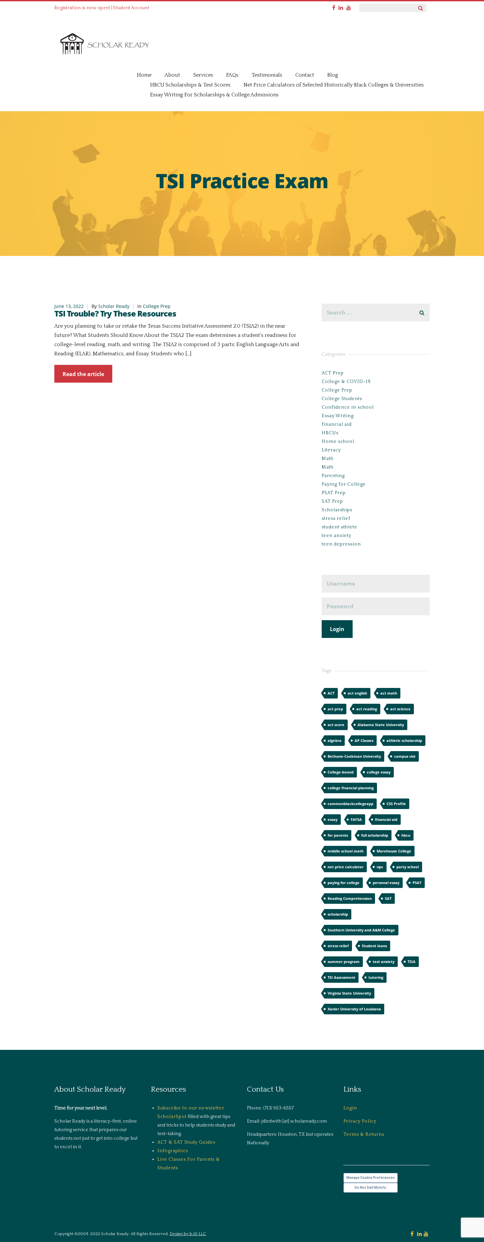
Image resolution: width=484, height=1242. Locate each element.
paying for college (344, 882)
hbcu (405, 835)
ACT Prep (333, 373)
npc (380, 866)
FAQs (232, 75)
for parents (338, 835)
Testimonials (267, 75)
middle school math (345, 851)
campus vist (405, 756)
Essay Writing (338, 415)
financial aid (337, 424)
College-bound (341, 772)
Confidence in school (348, 407)
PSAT (417, 882)
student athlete (339, 527)
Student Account (131, 8)
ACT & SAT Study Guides (186, 1142)
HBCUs (330, 433)
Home (144, 75)
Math (328, 458)
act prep (335, 708)
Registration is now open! (82, 8)
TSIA (412, 961)
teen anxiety (336, 535)
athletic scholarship (404, 740)
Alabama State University (381, 724)
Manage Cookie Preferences (370, 1177)
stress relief (336, 518)
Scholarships (337, 510)
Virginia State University (349, 993)
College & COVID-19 (346, 381)
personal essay (386, 882)
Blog (332, 75)
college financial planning (351, 787)
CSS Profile (396, 803)
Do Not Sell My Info (370, 1187)
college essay (378, 772)
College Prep (157, 306)
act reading (366, 708)
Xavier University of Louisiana (354, 1008)
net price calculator (345, 866)
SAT (388, 898)
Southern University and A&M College (361, 929)
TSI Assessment (341, 977)
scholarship (338, 914)
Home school (338, 441)
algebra (334, 740)
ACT (331, 693)
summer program (344, 961)
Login (350, 1108)
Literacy (331, 450)
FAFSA (356, 819)
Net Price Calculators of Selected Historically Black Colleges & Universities (334, 85)
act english (357, 693)
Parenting (333, 475)
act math (388, 693)
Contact (304, 75)
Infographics (172, 1150)
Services (203, 75)
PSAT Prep (334, 492)
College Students (342, 398)
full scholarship (374, 835)
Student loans (374, 945)
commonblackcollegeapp (350, 803)
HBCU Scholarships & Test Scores (190, 85)
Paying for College (344, 484)
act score (336, 724)
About (172, 75)
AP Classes (364, 740)
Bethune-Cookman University (354, 756)
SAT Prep (332, 501)
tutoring (375, 977)
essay (332, 819)
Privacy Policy (359, 1121)
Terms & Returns (363, 1134)
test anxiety (383, 961)
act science (400, 708)
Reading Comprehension (350, 898)
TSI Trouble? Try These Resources (115, 313)
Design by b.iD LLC (188, 1233)
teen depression (341, 544)
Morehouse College (394, 851)
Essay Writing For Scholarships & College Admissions (214, 95)
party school (407, 866)
